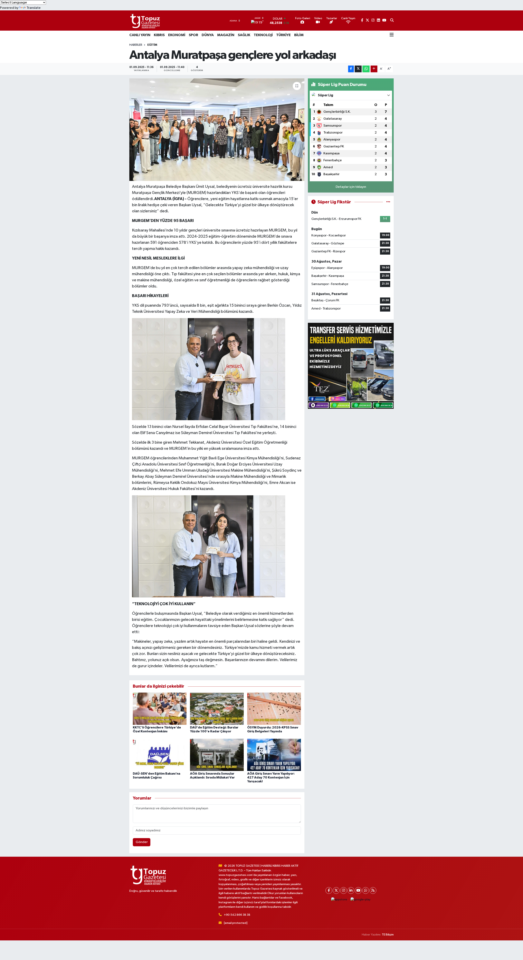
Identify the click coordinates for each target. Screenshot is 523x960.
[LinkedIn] (351, 890)
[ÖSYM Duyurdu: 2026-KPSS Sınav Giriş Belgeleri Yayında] (274, 708)
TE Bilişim (388, 934)
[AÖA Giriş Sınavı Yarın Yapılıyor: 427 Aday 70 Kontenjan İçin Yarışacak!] (274, 754)
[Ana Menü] (392, 35)
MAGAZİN (225, 35)
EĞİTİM (152, 44)
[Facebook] (328, 890)
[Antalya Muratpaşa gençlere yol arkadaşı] (216, 129)
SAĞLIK (244, 35)
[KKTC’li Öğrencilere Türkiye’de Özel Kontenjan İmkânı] (160, 708)
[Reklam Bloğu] (351, 366)
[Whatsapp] (365, 890)
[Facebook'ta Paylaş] (351, 69)
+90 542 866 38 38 (237, 914)
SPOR (193, 35)
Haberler (135, 44)
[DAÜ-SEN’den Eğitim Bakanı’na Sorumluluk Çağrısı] (160, 754)
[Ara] (392, 20)
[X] (336, 890)
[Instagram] (343, 890)
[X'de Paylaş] (358, 69)
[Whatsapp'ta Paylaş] (366, 69)
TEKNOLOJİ (263, 35)
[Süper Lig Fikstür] (388, 202)
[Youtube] (358, 890)
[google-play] (360, 899)
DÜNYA (208, 35)
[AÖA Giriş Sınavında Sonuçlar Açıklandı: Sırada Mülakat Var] (217, 754)
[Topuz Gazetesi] (144, 20)
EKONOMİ (176, 35)
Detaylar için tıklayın (351, 187)
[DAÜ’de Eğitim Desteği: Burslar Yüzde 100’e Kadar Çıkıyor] (217, 708)
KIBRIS (159, 35)
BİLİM (299, 35)
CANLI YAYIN (139, 35)
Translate (34, 8)
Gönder (142, 842)
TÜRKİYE (283, 35)
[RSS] (373, 890)
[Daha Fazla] (374, 69)
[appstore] (339, 899)
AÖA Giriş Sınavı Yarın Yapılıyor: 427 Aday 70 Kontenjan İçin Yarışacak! (271, 777)
